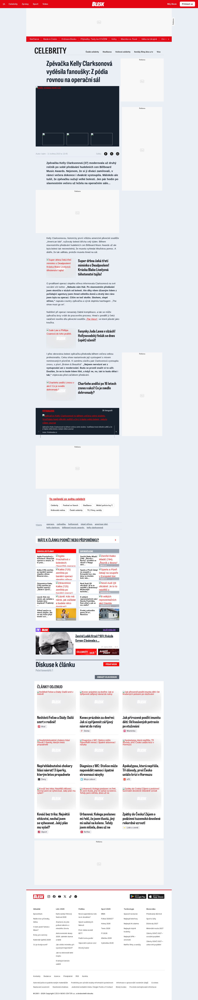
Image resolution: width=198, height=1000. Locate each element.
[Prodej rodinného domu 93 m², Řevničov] (109, 614)
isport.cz (103, 579)
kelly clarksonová (95, 527)
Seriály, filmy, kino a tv (143, 52)
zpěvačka (61, 524)
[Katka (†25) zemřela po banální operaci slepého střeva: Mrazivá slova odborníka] (66, 574)
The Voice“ (92, 319)
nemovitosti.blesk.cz (108, 619)
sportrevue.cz (105, 606)
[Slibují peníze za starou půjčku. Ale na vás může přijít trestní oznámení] (66, 614)
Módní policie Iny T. (104, 505)
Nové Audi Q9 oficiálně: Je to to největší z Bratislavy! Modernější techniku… (88, 587)
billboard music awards (73, 527)
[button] (138, 897)
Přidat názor (111, 664)
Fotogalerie (48, 410)
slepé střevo (86, 524)
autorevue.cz (105, 592)
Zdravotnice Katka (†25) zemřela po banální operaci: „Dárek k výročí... (44, 586)
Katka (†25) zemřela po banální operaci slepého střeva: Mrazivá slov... (45, 573)
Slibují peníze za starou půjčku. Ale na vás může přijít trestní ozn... (44, 613)
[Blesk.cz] (98, 4)
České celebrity (92, 52)
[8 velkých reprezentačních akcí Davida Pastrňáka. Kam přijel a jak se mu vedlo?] (109, 601)
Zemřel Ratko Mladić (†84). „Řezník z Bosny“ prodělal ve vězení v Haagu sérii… (88, 561)
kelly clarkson (52, 527)
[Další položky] (168, 39)
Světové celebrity (122, 52)
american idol (101, 524)
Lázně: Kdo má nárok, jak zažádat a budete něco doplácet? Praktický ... (45, 601)
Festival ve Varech (70, 505)
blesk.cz (103, 565)
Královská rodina (58, 510)
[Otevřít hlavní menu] (4, 4)
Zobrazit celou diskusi (107, 677)
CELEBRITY (50, 50)
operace (50, 524)
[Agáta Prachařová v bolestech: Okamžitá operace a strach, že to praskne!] (66, 560)
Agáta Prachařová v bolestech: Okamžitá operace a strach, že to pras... (45, 560)
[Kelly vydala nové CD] (48, 87)
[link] (48, 897)
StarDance (107, 52)
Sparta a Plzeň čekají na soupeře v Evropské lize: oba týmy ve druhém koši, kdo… (89, 574)
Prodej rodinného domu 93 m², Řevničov (87, 612)
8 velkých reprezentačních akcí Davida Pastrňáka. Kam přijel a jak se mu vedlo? (88, 601)
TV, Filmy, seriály (94, 510)
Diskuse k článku (55, 664)
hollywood (73, 524)
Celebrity (54, 505)
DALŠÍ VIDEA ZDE (109, 629)
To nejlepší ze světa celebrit (67, 499)
